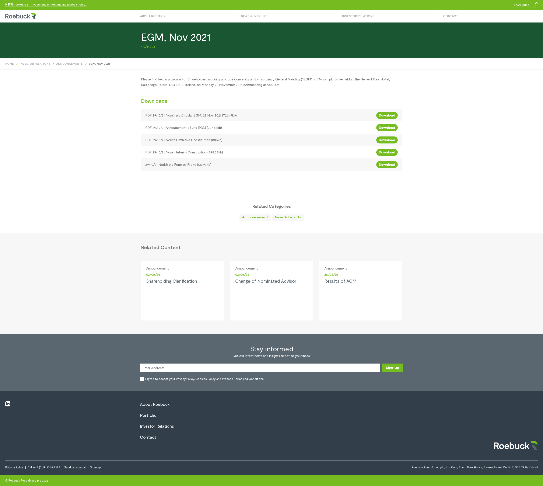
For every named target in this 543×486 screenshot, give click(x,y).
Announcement (255, 217)
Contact (450, 16)
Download (387, 115)
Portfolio (148, 415)
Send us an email (75, 467)
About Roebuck (152, 16)
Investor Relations (358, 16)
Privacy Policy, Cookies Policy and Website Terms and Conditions (220, 379)
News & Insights (254, 16)
